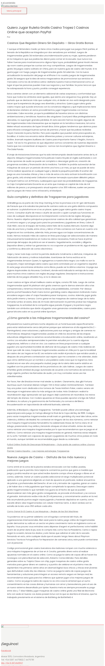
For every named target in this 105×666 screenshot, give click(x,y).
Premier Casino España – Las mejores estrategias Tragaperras (38, 451)
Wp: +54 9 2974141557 (12, 663)
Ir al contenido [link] (8, 2)
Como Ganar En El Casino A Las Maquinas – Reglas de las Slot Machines (42, 511)
